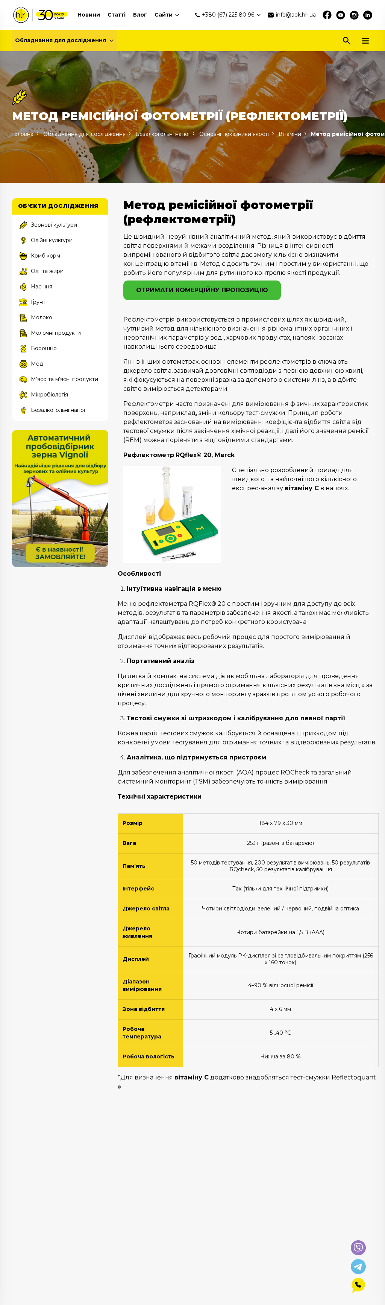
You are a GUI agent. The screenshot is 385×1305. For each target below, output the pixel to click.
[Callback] (358, 1285)
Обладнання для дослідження (60, 40)
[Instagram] (354, 15)
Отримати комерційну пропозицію (202, 290)
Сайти (164, 14)
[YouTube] (340, 15)
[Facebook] (327, 15)
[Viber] (358, 1247)
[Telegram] (358, 1266)
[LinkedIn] (367, 15)
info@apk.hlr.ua (296, 14)
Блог (140, 14)
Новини (88, 14)
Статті (117, 14)
